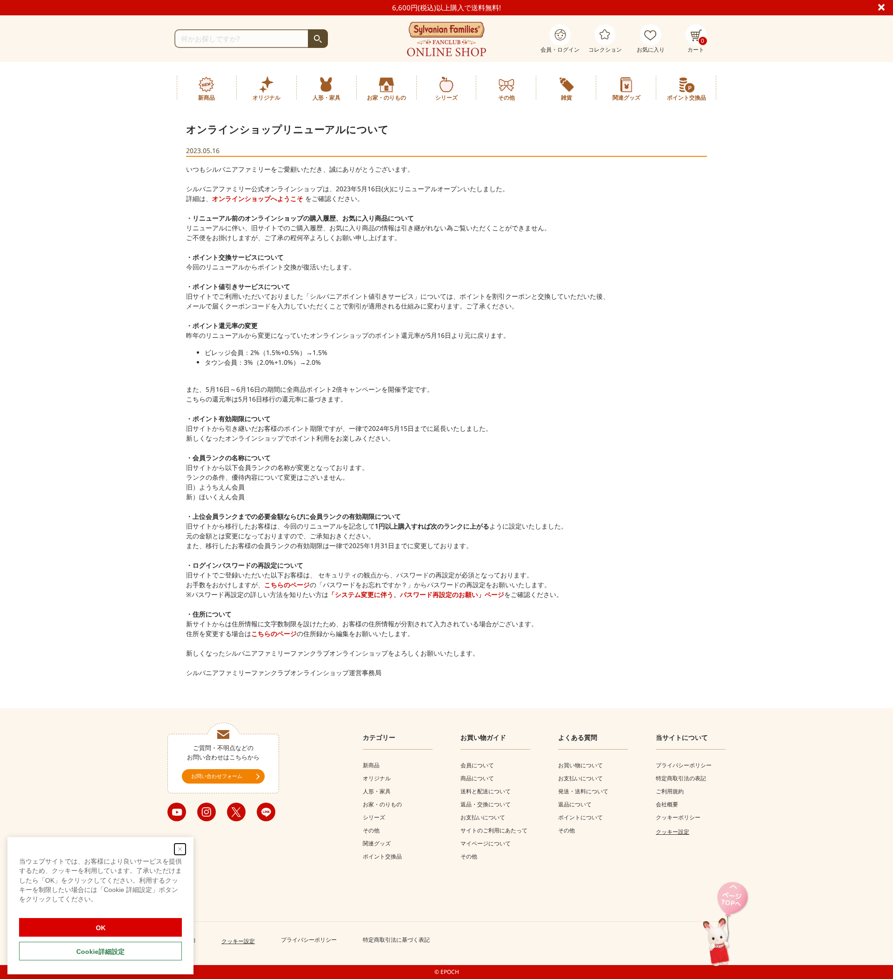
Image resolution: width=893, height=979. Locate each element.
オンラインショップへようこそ (257, 198)
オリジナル (377, 778)
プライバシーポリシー (684, 765)
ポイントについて (580, 817)
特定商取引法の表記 (681, 778)
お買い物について (580, 765)
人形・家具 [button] (326, 97)
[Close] (885, 6)
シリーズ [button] (446, 97)
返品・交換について (485, 804)
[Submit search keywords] (318, 38)
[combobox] (251, 38)
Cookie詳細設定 (100, 951)
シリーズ (374, 817)
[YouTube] (176, 812)
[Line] (266, 812)
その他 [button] (506, 97)
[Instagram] (206, 812)
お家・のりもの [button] (386, 97)
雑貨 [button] (566, 97)
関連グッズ (377, 843)
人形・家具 (377, 791)
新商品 (371, 765)
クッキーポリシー (678, 817)
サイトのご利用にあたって (493, 830)
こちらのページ (287, 584)
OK (101, 928)
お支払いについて (482, 817)
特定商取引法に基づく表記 (396, 940)
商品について (477, 778)
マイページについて (485, 843)
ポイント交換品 (686, 97)
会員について (477, 765)
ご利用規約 (670, 791)
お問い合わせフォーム (216, 775)
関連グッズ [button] (626, 97)
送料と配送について (485, 791)
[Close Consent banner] (180, 849)
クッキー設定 (672, 832)
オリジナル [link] (266, 97)
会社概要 (667, 804)
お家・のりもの (382, 804)
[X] (236, 812)
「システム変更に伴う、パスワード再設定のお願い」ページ (416, 594)
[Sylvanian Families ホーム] (446, 39)
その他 (371, 830)
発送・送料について (583, 791)
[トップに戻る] (725, 924)
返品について (575, 804)
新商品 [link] (206, 97)
